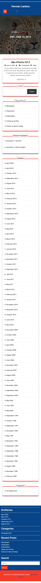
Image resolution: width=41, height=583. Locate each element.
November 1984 (12, 461)
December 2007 (12, 365)
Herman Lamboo (20, 6)
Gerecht (18, 141)
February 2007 (11, 370)
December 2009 (12, 330)
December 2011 (12, 254)
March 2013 (10, 193)
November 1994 (12, 441)
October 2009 (11, 335)
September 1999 (12, 416)
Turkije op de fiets (12, 121)
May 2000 (9, 411)
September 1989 (12, 446)
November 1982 (12, 471)
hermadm (9, 141)
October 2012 (11, 209)
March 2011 (10, 289)
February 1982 (11, 476)
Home (14, 32)
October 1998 (11, 421)
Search (20, 86)
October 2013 (11, 173)
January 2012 (11, 249)
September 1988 (12, 451)
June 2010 (10, 320)
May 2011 (9, 284)
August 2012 (10, 219)
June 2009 (10, 340)
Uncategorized (11, 491)
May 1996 (9, 436)
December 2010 (12, 304)
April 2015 (10, 168)
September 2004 (12, 390)
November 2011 (12, 259)
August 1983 (10, 466)
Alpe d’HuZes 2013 (20, 62)
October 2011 (11, 264)
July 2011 (9, 274)
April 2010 (10, 325)
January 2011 (11, 299)
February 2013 (11, 198)
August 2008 (10, 355)
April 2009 (10, 345)
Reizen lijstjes (20, 147)
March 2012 (10, 239)
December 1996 (12, 431)
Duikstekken (10, 116)
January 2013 (11, 203)
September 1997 (12, 426)
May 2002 (9, 400)
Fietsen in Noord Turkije (14, 126)
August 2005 (10, 375)
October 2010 (11, 315)
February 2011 (11, 294)
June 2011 (10, 279)
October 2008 (11, 350)
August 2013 (10, 183)
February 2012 (11, 244)
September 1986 (12, 456)
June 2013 (10, 188)
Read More (20, 79)
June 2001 (10, 405)
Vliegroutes (10, 111)
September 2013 (12, 178)
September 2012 (12, 214)
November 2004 (12, 385)
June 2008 (10, 360)
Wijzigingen (10, 106)
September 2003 (12, 395)
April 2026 (10, 163)
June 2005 (10, 380)
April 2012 (10, 234)
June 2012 (10, 224)
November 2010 (12, 310)
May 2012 (9, 229)
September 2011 (12, 269)
